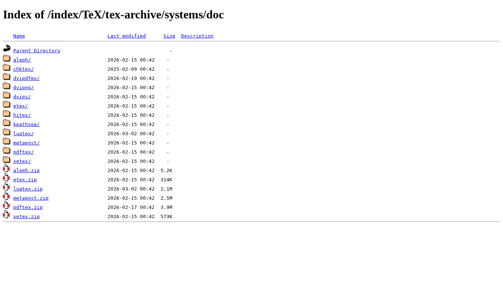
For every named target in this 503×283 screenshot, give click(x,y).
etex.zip (25, 179)
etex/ (20, 106)
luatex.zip (28, 189)
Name (19, 36)
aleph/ (22, 60)
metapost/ (26, 143)
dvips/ (22, 96)
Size (169, 36)
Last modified (127, 36)
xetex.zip (26, 216)
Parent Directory (36, 50)
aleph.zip (26, 170)
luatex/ (23, 133)
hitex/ (22, 115)
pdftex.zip (28, 207)
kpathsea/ (26, 124)
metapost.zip (31, 198)
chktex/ (23, 69)
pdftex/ (23, 152)
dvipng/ (23, 87)
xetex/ (22, 161)
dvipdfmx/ (26, 78)
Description (197, 36)
